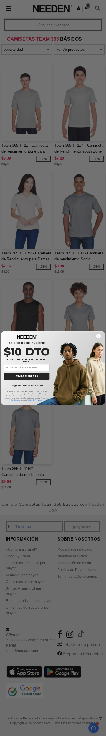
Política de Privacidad (34, 400)
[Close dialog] (98, 336)
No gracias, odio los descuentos (27, 385)
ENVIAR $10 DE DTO (27, 376)
